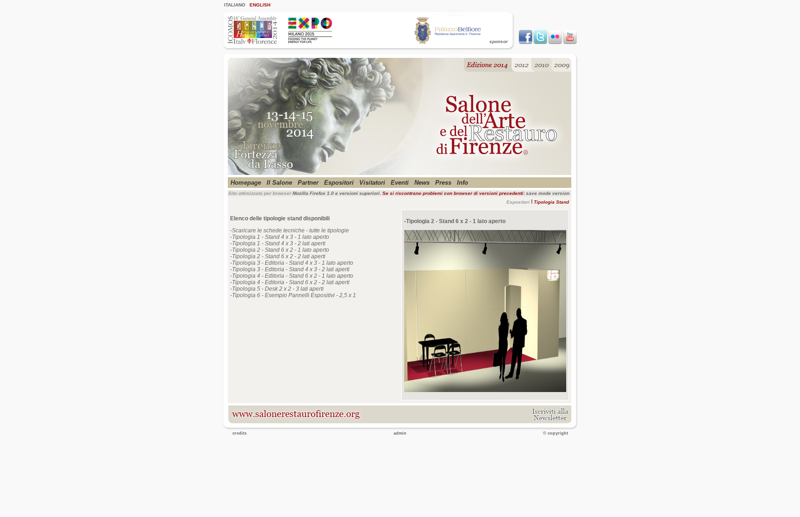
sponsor (498, 41)
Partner (308, 182)
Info (462, 182)
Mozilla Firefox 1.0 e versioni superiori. (337, 193)
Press (443, 182)
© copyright (555, 433)
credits (239, 433)
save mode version (547, 193)
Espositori (339, 182)
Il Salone (279, 182)
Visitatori (372, 182)
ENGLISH (260, 4)
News (422, 182)
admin (400, 433)
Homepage (246, 182)
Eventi (400, 182)
